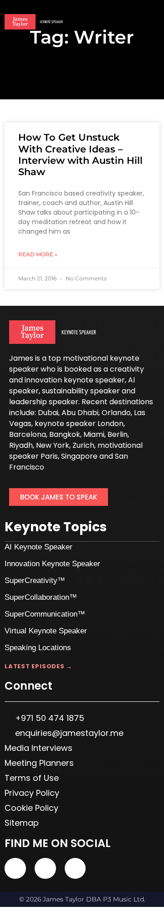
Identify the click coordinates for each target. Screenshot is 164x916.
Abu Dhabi (80, 412)
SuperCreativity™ (35, 580)
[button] (153, 22)
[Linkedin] (45, 868)
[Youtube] (15, 868)
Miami (93, 434)
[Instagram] (75, 868)
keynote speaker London (79, 423)
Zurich (83, 445)
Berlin (118, 434)
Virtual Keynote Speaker (46, 631)
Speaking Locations (38, 647)
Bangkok (64, 434)
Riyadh (21, 445)
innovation (43, 380)
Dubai (48, 412)
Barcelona (27, 434)
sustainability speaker (81, 391)
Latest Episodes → (38, 666)
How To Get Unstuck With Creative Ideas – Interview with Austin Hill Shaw (80, 154)
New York (52, 445)
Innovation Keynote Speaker (52, 563)
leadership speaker (43, 402)
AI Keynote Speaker (38, 547)
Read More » (37, 254)
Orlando (116, 412)
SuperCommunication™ (45, 614)
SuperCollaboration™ (41, 597)
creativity (127, 369)
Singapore (79, 456)
